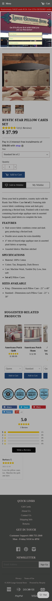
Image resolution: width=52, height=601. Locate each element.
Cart (47, 3)
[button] (49, 14)
